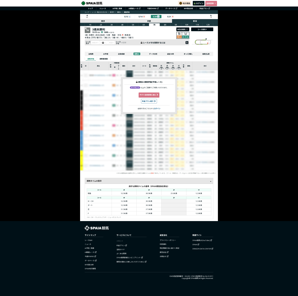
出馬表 (90, 54)
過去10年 (170, 54)
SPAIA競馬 (194, 278)
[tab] (91, 59)
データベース (170, 8)
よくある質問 (121, 253)
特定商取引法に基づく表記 (169, 248)
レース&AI (88, 240)
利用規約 (163, 244)
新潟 (195, 21)
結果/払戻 (206, 54)
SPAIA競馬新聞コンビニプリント (129, 257)
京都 (149, 21)
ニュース (103, 8)
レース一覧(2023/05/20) (99, 12)
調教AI (119, 12)
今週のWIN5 (151, 8)
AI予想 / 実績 (117, 8)
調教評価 (91, 59)
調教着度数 (104, 59)
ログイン (199, 3)
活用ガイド (121, 249)
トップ (90, 8)
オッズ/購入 (188, 54)
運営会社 (163, 252)
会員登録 (210, 3)
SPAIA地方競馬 (90, 268)
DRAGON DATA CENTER (201, 249)
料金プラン (204, 8)
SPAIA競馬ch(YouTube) (201, 240)
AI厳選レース (133, 8)
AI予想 (105, 54)
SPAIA (194, 244)
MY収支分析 (188, 8)
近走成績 (121, 54)
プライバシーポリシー (168, 240)
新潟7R (112, 12)
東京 (103, 21)
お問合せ (163, 256)
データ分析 (153, 54)
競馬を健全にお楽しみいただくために (130, 262)
